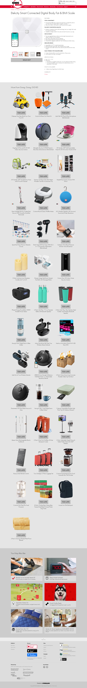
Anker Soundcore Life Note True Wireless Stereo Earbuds (43, 344)
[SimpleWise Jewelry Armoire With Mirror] (65, 173)
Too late (21, 113)
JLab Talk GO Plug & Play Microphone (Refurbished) (66, 117)
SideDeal (12, 9)
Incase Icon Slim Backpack (66, 505)
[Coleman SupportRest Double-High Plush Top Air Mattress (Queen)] (65, 402)
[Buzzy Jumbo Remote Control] (21, 467)
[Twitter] (47, 667)
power (70, 1)
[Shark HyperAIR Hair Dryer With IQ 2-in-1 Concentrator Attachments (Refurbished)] (43, 238)
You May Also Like (18, 553)
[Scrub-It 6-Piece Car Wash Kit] (43, 110)
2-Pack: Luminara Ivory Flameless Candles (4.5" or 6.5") (21, 279)
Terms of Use (54, 685)
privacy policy (31, 659)
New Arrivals (40, 6)
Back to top (43, 639)
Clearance (46, 6)
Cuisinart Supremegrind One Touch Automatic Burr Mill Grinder (65, 474)
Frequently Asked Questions (48, 645)
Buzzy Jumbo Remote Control (21, 473)
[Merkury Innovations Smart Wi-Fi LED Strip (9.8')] (65, 337)
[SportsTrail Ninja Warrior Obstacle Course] (21, 238)
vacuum (67, 1)
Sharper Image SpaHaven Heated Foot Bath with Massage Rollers (43, 279)
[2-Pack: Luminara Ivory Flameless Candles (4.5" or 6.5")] (21, 272)
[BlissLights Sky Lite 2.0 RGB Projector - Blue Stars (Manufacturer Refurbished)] (43, 141)
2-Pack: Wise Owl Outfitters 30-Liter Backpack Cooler (43, 441)
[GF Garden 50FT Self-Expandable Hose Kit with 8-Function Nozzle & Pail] (65, 141)
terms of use (40, 657)
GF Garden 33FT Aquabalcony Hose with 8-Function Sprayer (21, 180)
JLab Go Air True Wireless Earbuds (21, 375)
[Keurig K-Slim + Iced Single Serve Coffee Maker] (43, 402)
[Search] (60, 3)
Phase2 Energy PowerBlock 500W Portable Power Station (21, 310)
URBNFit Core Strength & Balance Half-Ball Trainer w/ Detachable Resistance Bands (43, 376)
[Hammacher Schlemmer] (16, 669)
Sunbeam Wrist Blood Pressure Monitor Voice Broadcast (66, 245)
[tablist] (26, 54)
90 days (46, 74)
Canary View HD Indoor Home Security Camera (66, 279)
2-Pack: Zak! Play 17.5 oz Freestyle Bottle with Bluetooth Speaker (43, 310)
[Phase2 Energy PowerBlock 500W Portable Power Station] (21, 303)
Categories (26, 6)
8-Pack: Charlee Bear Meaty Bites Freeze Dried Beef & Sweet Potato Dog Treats (43, 506)
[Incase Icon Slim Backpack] (65, 499)
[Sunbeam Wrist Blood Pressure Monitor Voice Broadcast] (65, 238)
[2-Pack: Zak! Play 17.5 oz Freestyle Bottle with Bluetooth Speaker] (43, 303)
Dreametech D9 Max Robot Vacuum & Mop (21, 409)
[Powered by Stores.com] (43, 683)
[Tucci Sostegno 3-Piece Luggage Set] (43, 467)
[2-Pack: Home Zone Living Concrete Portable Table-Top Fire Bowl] (65, 368)
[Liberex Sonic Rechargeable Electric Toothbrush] (21, 434)
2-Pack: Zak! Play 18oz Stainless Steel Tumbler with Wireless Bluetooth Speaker (66, 311)
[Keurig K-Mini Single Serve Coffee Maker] (21, 337)
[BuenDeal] (28, 675)
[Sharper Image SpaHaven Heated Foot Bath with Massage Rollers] (43, 272)
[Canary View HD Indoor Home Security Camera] (65, 272)
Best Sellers (33, 6)
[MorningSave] (28, 672)
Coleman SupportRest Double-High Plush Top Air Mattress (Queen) (65, 409)
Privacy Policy (49, 685)
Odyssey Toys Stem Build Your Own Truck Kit (21, 117)
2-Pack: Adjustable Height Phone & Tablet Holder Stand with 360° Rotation (65, 441)
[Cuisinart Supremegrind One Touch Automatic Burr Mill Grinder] (65, 467)
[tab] (14, 54)
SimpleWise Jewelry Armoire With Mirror (66, 180)
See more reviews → (63, 657)
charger (73, 1)
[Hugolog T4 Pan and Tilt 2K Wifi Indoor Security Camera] (21, 141)
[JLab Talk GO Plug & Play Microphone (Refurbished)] (65, 110)
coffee (64, 1)
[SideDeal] (16, 675)
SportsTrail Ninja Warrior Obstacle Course (21, 245)
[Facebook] (44, 667)
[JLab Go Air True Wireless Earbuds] (21, 368)
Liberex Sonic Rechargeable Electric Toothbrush (21, 441)
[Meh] (16, 672)
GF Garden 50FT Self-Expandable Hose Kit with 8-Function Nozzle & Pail (66, 148)
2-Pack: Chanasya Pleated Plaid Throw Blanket (21, 539)
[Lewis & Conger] (28, 669)
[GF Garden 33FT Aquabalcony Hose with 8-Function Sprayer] (21, 173)
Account (28, 643)
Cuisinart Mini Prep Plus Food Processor (21, 506)
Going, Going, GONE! (20, 9)
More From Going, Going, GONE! (24, 87)
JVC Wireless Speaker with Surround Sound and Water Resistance (65, 212)
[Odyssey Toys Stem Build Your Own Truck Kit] (21, 110)
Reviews (61, 643)
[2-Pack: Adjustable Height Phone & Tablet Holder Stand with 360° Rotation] (65, 434)
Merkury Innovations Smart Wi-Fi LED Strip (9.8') (66, 344)
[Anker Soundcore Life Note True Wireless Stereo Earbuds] (43, 337)
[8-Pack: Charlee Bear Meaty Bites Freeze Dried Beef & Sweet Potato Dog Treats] (43, 499)
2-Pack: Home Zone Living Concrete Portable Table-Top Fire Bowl (65, 376)
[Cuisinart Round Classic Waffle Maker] (43, 205)
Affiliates (45, 651)
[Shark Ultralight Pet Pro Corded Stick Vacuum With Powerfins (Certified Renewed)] (21, 205)
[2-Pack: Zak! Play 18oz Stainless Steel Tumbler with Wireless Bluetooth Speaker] (65, 303)
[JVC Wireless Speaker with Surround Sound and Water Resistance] (65, 205)
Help (44, 643)
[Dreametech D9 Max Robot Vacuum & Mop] (21, 402)
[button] (11, 6)
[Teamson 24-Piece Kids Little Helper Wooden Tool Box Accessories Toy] (43, 173)
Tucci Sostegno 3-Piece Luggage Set (43, 473)
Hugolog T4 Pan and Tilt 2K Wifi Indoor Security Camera (21, 148)
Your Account (60, 6)
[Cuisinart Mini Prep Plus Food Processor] (21, 499)
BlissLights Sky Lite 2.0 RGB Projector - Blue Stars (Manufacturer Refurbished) (43, 148)
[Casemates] (22, 678)
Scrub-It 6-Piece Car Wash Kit (43, 116)
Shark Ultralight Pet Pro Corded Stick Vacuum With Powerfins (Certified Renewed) (21, 213)
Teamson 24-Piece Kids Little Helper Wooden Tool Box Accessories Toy (43, 180)
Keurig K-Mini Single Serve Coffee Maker (21, 344)
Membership (53, 6)
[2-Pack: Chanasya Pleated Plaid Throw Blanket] (21, 532)
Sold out (27, 60)
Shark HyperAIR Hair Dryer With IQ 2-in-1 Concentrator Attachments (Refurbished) (43, 246)
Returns (45, 649)
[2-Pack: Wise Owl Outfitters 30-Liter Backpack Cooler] (43, 434)
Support (66, 6)
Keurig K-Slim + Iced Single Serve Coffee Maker (43, 409)
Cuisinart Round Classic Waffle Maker (43, 211)
